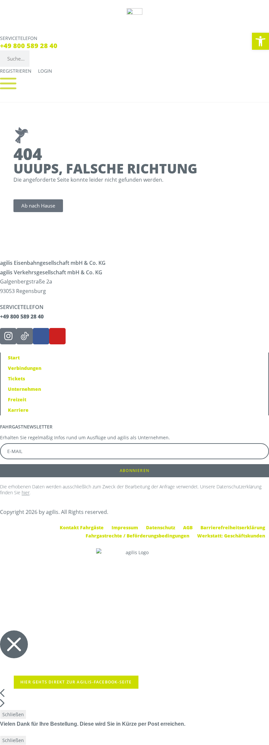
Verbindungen (24, 368)
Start (14, 357)
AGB (188, 527)
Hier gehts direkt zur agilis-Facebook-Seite (76, 682)
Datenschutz (160, 527)
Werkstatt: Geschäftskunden (231, 536)
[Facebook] (41, 336)
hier (26, 492)
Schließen (13, 714)
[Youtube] (57, 336)
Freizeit (17, 399)
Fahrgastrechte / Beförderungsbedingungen (137, 536)
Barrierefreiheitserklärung (232, 527)
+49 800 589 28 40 (28, 45)
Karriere (18, 410)
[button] (260, 41)
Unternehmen (24, 389)
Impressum (125, 527)
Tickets (16, 378)
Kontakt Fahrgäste (82, 527)
